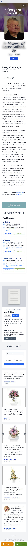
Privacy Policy (10, 540)
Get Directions (8, 233)
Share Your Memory (10, 338)
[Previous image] (3, 434)
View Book (7, 315)
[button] (14, 397)
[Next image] (25, 434)
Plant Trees (19, 233)
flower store (19, 194)
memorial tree (20, 192)
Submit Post (14, 364)
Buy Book (15, 315)
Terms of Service (18, 540)
